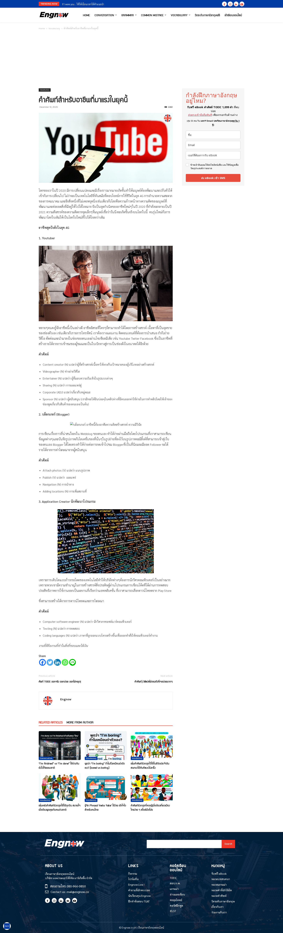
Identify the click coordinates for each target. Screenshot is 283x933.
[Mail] (67, 900)
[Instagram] (230, 4)
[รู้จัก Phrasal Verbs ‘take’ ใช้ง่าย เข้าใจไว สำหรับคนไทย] (106, 787)
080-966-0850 (76, 886)
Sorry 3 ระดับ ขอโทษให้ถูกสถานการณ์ (81, 4)
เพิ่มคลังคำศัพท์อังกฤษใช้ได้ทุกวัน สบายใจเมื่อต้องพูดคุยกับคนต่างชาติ (59, 807)
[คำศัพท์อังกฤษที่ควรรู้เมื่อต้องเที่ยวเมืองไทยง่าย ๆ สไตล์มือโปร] (152, 787)
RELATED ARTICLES (51, 722)
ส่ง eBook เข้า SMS (213, 178)
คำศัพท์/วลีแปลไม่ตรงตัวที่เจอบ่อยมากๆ (154, 681)
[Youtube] (241, 4)
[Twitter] (50, 662)
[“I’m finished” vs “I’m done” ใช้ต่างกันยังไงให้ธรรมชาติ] (60, 745)
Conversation (46, 758)
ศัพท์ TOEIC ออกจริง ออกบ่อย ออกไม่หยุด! (60, 681)
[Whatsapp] (65, 662)
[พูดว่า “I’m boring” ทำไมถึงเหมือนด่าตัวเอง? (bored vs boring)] (106, 745)
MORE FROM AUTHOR (80, 722)
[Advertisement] (141, 59)
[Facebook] (224, 4)
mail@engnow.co (78, 892)
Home (42, 28)
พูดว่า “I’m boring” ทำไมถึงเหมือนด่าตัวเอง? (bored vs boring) (105, 765)
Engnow (65, 699)
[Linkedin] (236, 4)
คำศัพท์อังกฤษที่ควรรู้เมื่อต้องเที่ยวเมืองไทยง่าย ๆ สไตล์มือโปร (150, 807)
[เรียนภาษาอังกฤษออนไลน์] (54, 15)
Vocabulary (54, 28)
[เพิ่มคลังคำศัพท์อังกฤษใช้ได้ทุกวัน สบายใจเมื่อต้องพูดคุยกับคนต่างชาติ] (60, 787)
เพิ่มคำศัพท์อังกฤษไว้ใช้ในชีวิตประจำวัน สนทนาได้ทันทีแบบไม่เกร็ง (150, 765)
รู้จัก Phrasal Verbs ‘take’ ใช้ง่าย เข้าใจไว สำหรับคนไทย (105, 807)
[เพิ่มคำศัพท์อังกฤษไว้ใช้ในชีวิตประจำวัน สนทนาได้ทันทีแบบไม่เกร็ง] (152, 745)
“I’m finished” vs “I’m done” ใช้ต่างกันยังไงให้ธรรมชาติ (59, 765)
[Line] (72, 662)
